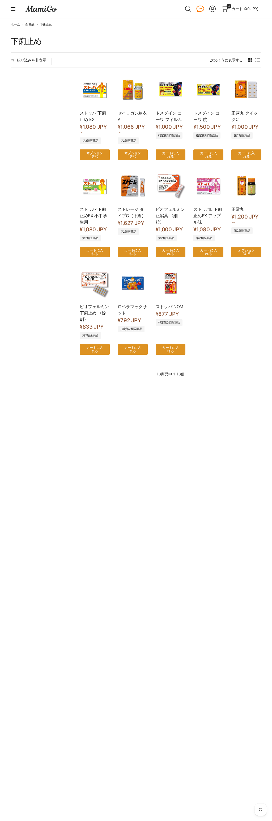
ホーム (15, 24)
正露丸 (237, 209)
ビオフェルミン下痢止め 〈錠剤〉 (94, 313)
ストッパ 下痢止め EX (93, 116)
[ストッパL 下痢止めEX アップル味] (208, 186)
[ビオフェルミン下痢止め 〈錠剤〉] (95, 283)
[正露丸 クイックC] (246, 89)
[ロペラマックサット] (133, 283)
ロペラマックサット (132, 310)
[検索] (188, 9)
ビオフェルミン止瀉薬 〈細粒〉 (170, 216)
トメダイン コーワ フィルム (169, 116)
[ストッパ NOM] (171, 283)
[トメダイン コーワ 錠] (208, 89)
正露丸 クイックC (244, 116)
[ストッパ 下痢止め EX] (95, 89)
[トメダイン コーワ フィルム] (171, 89)
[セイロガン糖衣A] (133, 89)
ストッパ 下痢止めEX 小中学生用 (93, 216)
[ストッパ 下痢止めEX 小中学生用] (95, 186)
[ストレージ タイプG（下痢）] (133, 186)
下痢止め (46, 24)
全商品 (30, 24)
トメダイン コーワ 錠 (206, 116)
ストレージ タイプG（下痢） (132, 212)
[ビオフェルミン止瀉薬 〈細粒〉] (171, 186)
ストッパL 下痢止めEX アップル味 (207, 216)
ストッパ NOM (169, 306)
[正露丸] (246, 186)
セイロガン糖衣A (132, 116)
